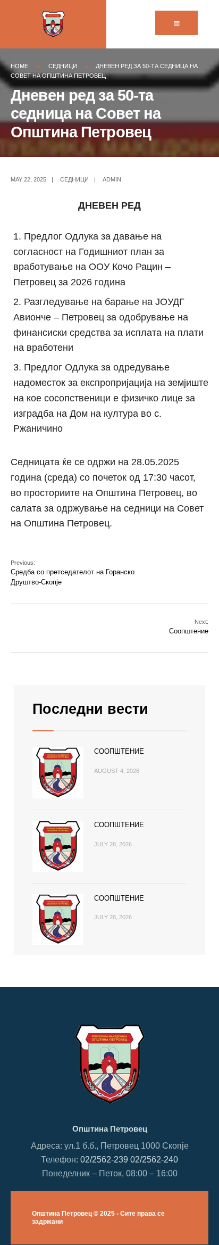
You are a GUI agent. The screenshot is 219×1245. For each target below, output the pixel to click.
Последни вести (90, 709)
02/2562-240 (154, 1159)
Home (19, 66)
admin (112, 179)
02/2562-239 (104, 1159)
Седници (62, 66)
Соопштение (188, 627)
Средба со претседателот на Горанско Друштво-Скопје (72, 572)
